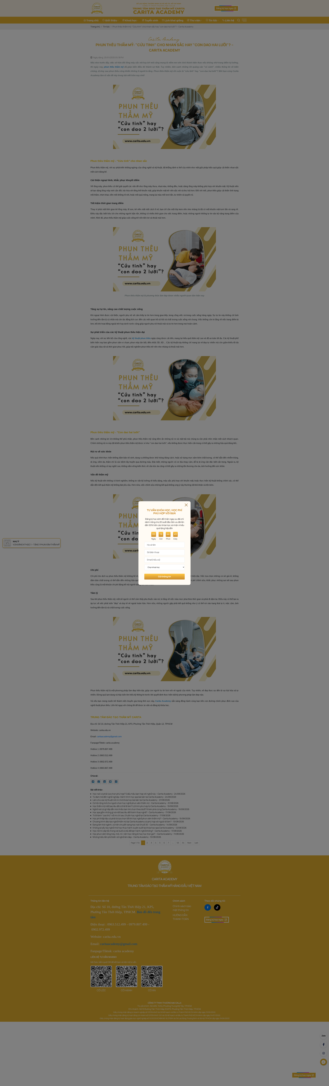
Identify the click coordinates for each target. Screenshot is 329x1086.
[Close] (186, 504)
